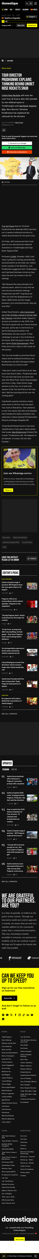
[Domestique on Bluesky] (32, 1014)
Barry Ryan (19, 122)
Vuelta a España (12, 18)
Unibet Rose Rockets (11, 95)
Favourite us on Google (18, 143)
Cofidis (13, 256)
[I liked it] (4, 130)
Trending (5, 769)
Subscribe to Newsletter (18, 152)
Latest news (10, 61)
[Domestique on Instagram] (19, 1014)
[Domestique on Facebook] (15, 1014)
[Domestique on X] (11, 1014)
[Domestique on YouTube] (7, 1014)
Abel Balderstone (19, 432)
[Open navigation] (35, 3)
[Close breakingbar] (35, 1256)
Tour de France (8, 226)
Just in (14, 769)
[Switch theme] (29, 3)
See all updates (9, 714)
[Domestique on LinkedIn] (27, 1014)
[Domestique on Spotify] (3, 1014)
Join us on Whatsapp (18, 147)
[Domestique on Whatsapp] (3, 1019)
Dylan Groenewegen (20, 343)
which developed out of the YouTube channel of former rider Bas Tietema (19, 315)
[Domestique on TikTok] (23, 1014)
